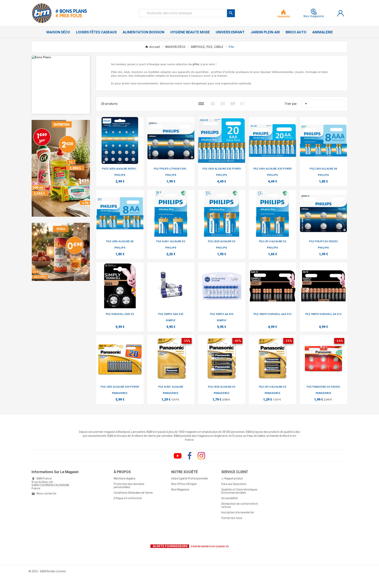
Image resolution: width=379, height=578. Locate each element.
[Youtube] (178, 456)
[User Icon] (340, 13)
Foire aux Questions (233, 484)
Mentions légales (124, 478)
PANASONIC (120, 393)
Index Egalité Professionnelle (189, 478)
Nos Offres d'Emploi (184, 484)
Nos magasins (314, 16)
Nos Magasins (180, 489)
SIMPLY (171, 320)
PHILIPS (119, 175)
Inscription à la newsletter (237, 512)
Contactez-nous (231, 518)
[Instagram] (201, 456)
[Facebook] (189, 456)
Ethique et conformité (128, 498)
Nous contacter (46, 493)
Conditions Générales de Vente (133, 492)
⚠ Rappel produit (232, 478)
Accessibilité (229, 498)
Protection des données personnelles (129, 485)
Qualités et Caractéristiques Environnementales (239, 491)
